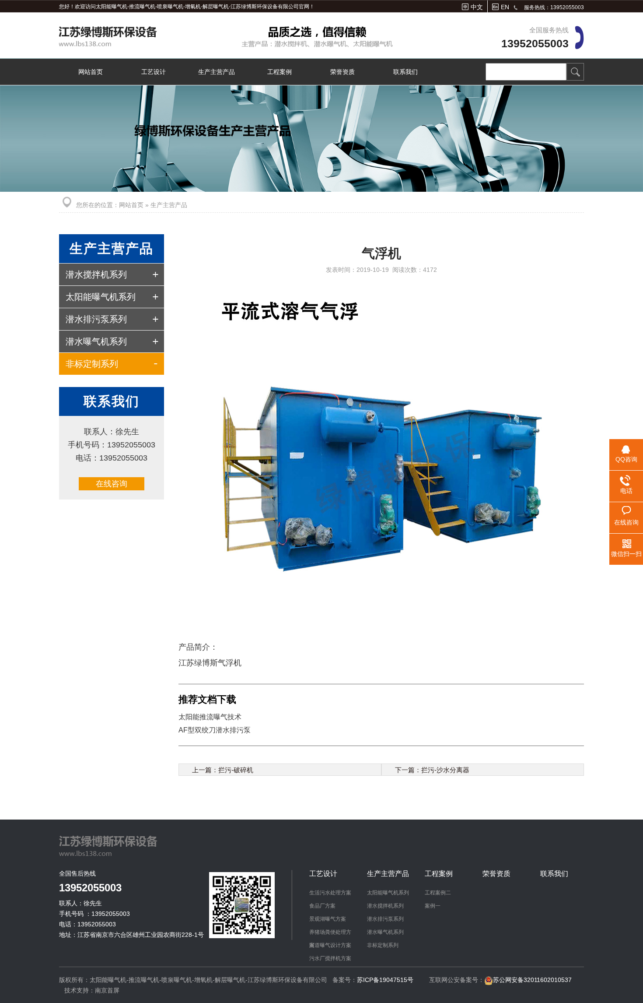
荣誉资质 (342, 71)
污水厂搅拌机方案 (330, 958)
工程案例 (279, 71)
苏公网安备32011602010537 (532, 979)
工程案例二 (438, 893)
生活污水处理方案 (330, 893)
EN (505, 7)
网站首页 (90, 71)
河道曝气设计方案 (330, 945)
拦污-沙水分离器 (445, 770)
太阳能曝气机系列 (101, 297)
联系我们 (405, 71)
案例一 (432, 906)
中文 (477, 7)
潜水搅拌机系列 (96, 274)
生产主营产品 (216, 71)
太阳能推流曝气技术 (209, 717)
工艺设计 (153, 71)
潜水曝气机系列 (96, 341)
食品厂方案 (322, 906)
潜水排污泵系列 (96, 319)
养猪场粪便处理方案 (330, 934)
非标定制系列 (92, 364)
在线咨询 (111, 483)
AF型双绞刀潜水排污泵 (214, 730)
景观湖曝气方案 (327, 919)
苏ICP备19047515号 (385, 979)
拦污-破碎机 (235, 770)
